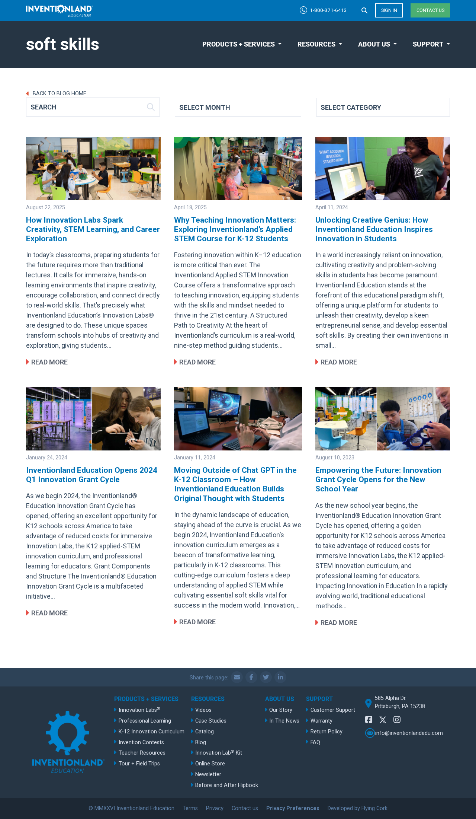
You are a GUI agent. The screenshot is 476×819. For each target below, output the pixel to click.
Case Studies (210, 721)
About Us (374, 44)
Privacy (214, 808)
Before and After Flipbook (226, 785)
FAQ (315, 742)
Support (428, 44)
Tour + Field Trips (139, 764)
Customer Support (333, 710)
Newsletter (208, 774)
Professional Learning (145, 721)
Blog (200, 742)
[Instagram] (397, 719)
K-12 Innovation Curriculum (151, 732)
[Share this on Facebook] (251, 677)
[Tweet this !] (266, 677)
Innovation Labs (139, 709)
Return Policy (326, 732)
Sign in (389, 10)
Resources (316, 44)
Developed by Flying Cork (357, 808)
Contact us (430, 10)
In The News (284, 721)
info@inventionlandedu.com (409, 733)
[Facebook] (368, 719)
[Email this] (237, 677)
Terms (190, 808)
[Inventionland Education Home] (59, 10)
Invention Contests (141, 742)
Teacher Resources (142, 753)
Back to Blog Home (58, 93)
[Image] (93, 168)
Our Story (280, 710)
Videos (203, 710)
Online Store (210, 764)
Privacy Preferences (292, 808)
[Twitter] (383, 721)
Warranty (321, 721)
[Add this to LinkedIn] (280, 677)
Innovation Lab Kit (218, 752)
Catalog (204, 732)
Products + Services (238, 44)
